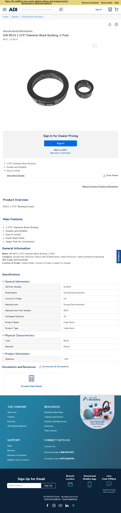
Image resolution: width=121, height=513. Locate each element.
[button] (119, 256)
